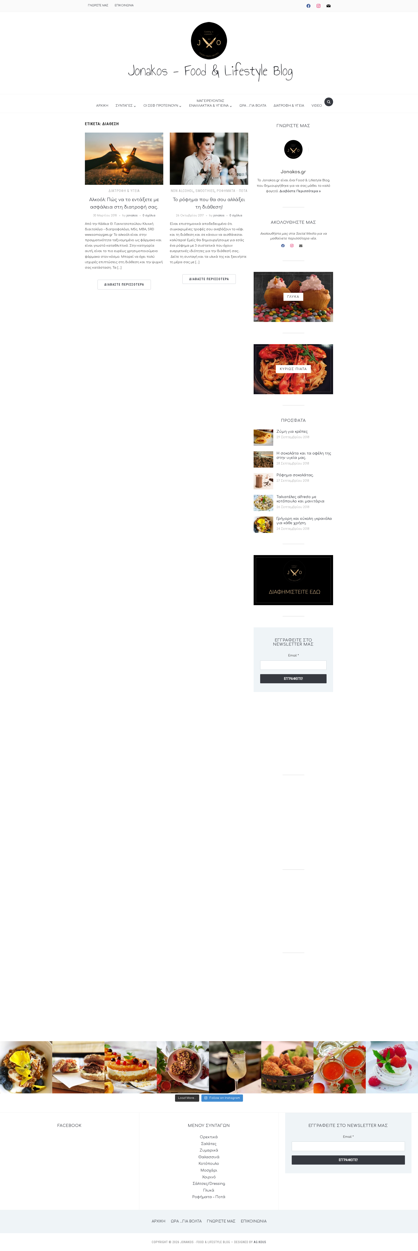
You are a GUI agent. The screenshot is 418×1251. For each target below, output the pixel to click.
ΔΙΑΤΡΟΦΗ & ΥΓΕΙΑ (289, 105)
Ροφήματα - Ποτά (232, 191)
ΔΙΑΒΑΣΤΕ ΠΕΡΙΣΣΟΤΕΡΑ (124, 284)
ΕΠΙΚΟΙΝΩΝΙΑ (124, 5)
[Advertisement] (293, 733)
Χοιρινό (209, 1177)
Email (293, 655)
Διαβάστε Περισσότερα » (300, 191)
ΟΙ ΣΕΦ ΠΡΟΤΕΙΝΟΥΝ (160, 105)
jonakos (131, 215)
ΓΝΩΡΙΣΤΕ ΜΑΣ (98, 5)
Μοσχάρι (209, 1170)
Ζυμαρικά (209, 1150)
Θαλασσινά (208, 1157)
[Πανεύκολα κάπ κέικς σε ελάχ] (183, 1067)
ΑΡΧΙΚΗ (102, 105)
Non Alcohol (182, 191)
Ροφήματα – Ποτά (208, 1197)
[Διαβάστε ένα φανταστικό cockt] (235, 1067)
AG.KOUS (260, 1242)
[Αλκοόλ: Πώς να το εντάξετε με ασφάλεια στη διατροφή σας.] (124, 158)
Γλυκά (208, 1190)
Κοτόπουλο (209, 1164)
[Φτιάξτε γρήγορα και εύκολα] (130, 1067)
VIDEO (317, 105)
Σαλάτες (208, 1144)
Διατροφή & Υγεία (124, 191)
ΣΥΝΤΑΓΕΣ (124, 105)
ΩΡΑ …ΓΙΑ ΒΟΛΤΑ (252, 105)
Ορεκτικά (209, 1137)
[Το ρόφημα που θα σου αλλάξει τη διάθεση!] (209, 158)
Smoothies (205, 191)
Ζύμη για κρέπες (292, 432)
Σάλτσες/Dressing (209, 1184)
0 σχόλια (149, 215)
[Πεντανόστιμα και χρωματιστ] (340, 1067)
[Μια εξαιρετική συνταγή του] (26, 1067)
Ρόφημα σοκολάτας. (295, 475)
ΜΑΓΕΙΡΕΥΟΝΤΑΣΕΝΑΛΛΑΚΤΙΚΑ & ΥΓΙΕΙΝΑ (209, 103)
